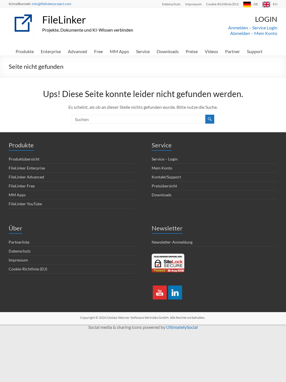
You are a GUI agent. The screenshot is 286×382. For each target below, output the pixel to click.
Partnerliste (19, 242)
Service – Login (165, 159)
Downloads (168, 51)
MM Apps (119, 51)
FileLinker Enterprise (27, 168)
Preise (192, 51)
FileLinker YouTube (25, 203)
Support (255, 51)
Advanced (77, 51)
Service (143, 51)
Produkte (25, 51)
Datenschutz (171, 4)
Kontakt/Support (166, 177)
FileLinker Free (22, 185)
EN (275, 4)
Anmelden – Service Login (252, 27)
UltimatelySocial (182, 327)
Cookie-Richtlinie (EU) (222, 4)
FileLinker (64, 19)
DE (256, 4)
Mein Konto (162, 168)
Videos (211, 51)
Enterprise (51, 51)
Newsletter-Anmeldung (172, 242)
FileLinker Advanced (26, 177)
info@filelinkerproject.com (51, 4)
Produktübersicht (24, 159)
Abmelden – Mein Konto (253, 33)
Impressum (193, 4)
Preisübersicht (164, 185)
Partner (232, 51)
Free (98, 51)
